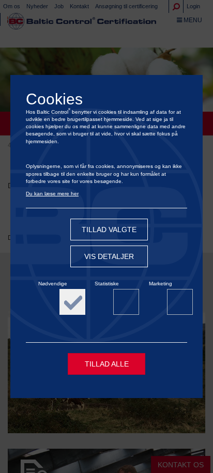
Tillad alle (107, 364)
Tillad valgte (109, 229)
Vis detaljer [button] (109, 256)
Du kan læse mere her (52, 193)
